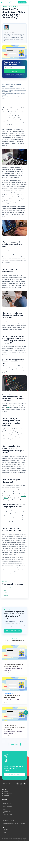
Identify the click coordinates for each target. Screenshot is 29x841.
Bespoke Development (7, 806)
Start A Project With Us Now (13, 630)
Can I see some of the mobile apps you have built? (12, 84)
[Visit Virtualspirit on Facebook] (24, 783)
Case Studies (5, 829)
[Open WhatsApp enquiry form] (26, 712)
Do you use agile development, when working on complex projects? (13, 94)
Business (15, 6)
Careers (4, 832)
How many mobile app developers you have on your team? (13, 88)
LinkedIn (23, 495)
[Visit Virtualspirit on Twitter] (21, 783)
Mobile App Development (8, 811)
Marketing (6, 662)
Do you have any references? (7, 86)
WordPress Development (8, 808)
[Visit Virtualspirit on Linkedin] (17, 783)
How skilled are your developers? (8, 100)
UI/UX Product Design (7, 814)
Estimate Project (22, 2)
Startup (10, 6)
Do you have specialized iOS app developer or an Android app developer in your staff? (14, 91)
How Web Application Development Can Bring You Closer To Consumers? (14, 727)
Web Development (6, 801)
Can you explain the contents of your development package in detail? (14, 97)
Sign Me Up (14, 71)
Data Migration (6, 812)
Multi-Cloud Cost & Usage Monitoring (10, 821)
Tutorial (4, 6)
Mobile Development (7, 803)
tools (8, 407)
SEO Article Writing (7, 809)
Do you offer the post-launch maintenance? (10, 102)
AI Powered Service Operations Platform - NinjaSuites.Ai (14, 823)
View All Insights (14, 744)
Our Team (5, 830)
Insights (4, 834)
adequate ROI (7, 587)
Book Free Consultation (14, 774)
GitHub (6, 497)
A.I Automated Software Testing (9, 820)
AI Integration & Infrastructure (9, 805)
